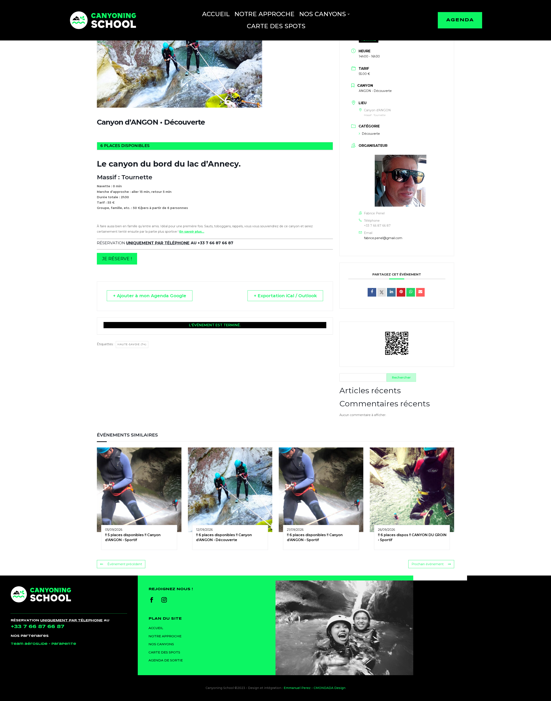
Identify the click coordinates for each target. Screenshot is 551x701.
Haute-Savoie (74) (132, 344)
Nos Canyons (322, 14)
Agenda (460, 20)
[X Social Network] (381, 292)
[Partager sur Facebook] (372, 292)
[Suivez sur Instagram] (164, 600)
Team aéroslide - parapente (43, 643)
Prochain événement (428, 564)
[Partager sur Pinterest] (401, 292)
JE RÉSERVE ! (117, 258)
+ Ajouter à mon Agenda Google (149, 295)
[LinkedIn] (391, 292)
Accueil (216, 14)
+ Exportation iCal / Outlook (285, 295)
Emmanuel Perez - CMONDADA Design (314, 688)
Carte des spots (276, 26)
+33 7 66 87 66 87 (377, 225)
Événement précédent (124, 564)
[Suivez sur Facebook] (151, 600)
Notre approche (264, 14)
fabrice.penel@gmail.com (383, 238)
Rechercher (401, 377)
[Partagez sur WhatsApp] (410, 292)
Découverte (371, 134)
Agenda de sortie (166, 660)
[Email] (420, 292)
